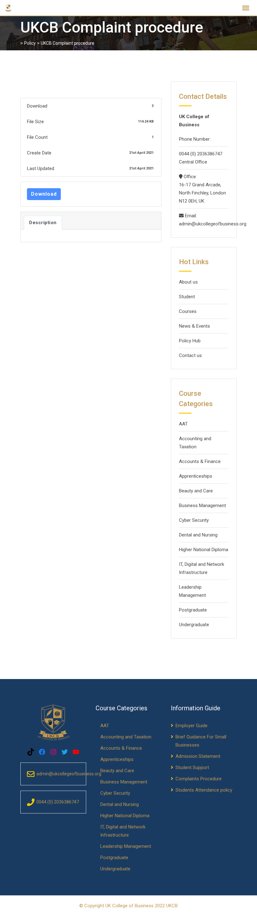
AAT (183, 424)
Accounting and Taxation (195, 443)
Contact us (190, 355)
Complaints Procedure (199, 779)
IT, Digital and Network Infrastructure (201, 568)
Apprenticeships (195, 476)
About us (188, 282)
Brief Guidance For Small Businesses (201, 741)
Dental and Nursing (198, 535)
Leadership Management (192, 591)
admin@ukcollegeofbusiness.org (203, 224)
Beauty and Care (196, 491)
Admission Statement (198, 756)
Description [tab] (43, 222)
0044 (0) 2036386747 (200, 154)
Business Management (202, 505)
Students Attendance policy (204, 790)
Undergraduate (194, 624)
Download (44, 194)
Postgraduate (193, 610)
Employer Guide (191, 725)
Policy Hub (190, 341)
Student (187, 296)
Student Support (192, 767)
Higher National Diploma (203, 549)
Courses (188, 311)
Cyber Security (194, 520)
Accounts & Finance (200, 461)
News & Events (194, 326)
